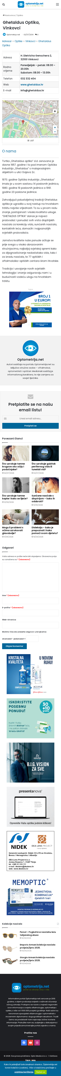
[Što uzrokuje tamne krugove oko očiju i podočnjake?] (15, 453)
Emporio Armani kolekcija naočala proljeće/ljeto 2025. (37, 946)
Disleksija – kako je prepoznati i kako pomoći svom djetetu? (45, 530)
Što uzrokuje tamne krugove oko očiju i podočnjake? (13, 466)
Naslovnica (10, 15)
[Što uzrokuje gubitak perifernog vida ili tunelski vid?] (45, 453)
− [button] (55, 131)
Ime (10, 595)
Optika (20, 15)
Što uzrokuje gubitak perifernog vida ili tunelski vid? (44, 466)
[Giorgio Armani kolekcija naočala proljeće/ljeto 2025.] (10, 961)
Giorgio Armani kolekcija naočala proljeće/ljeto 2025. (37, 959)
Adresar (7, 41)
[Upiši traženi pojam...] (3, 5)
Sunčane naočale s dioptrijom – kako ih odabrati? (43, 498)
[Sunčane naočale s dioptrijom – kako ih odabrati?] (45, 485)
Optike (18, 41)
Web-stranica (9, 619)
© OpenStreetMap (53, 136)
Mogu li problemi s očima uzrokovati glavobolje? (12, 530)
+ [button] (55, 127)
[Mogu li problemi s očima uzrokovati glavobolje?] (15, 517)
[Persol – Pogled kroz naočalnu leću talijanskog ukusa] (10, 936)
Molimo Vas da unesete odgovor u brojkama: (24, 631)
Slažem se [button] (40, 1072)
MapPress (44, 136)
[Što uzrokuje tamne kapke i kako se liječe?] (15, 485)
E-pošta (12, 607)
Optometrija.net (13, 34)
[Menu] (57, 5)
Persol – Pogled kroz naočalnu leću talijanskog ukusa (38, 933)
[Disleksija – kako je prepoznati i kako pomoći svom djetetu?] (45, 517)
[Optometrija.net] (30, 4)
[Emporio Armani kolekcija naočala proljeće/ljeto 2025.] (10, 948)
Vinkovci (30, 41)
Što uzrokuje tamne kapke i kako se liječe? (15, 497)
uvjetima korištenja (23, 1072)
